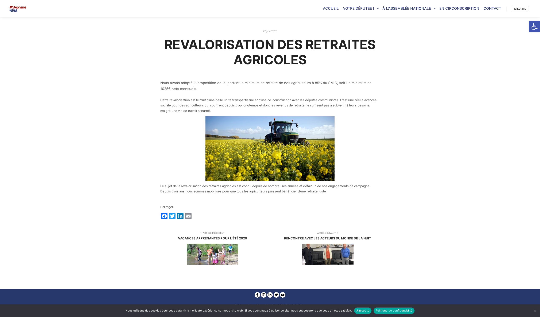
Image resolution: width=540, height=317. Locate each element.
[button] (534, 26)
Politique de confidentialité (394, 310)
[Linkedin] (270, 295)
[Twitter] (276, 295)
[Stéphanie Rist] (17, 8)
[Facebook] (257, 295)
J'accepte (362, 310)
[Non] (535, 311)
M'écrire (520, 8)
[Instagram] (263, 295)
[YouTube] (282, 295)
